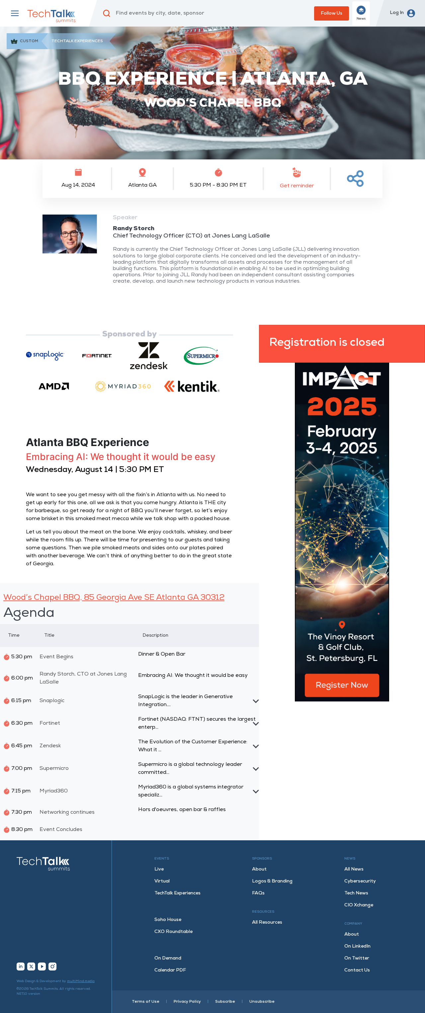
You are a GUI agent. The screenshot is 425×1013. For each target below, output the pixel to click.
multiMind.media (81, 981)
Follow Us (331, 13)
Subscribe (225, 1002)
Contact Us (357, 970)
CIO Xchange (358, 905)
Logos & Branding (272, 881)
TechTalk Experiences (177, 893)
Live (159, 869)
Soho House (167, 919)
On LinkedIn (357, 946)
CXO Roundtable (173, 931)
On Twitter (356, 958)
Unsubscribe (262, 1002)
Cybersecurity (360, 881)
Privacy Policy (187, 1002)
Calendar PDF (170, 970)
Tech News (356, 893)
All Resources (267, 922)
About (259, 869)
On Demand (167, 958)
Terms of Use (145, 1002)
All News (354, 869)
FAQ (258, 893)
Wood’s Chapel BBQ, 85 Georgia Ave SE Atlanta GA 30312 (113, 598)
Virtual (162, 881)
